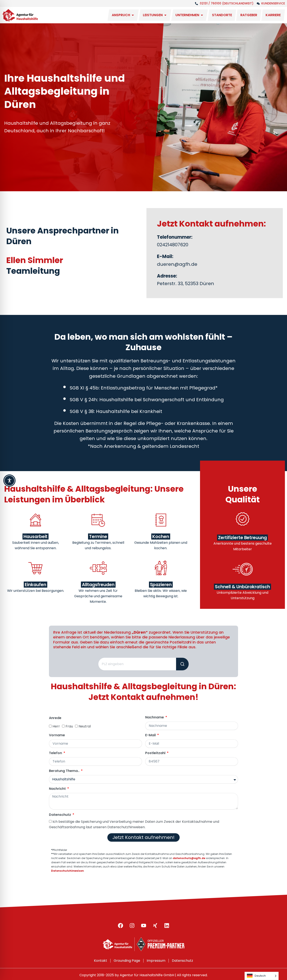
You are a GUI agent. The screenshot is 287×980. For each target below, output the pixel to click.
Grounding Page (127, 960)
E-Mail (151, 735)
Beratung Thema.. (64, 771)
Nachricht (58, 789)
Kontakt (100, 960)
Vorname (57, 735)
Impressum (156, 960)
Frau (69, 726)
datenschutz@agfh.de (189, 858)
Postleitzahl (155, 753)
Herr (56, 726)
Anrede (55, 718)
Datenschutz (60, 815)
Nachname (155, 717)
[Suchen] (182, 664)
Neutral (85, 726)
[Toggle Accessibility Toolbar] (9, 480)
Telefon (56, 753)
